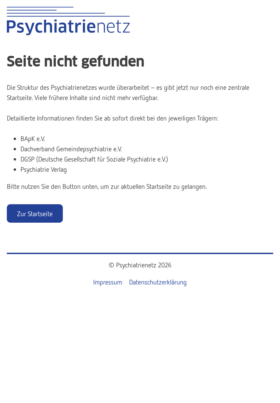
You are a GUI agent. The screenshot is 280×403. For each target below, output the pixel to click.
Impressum (107, 282)
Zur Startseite (35, 213)
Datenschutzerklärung (158, 282)
